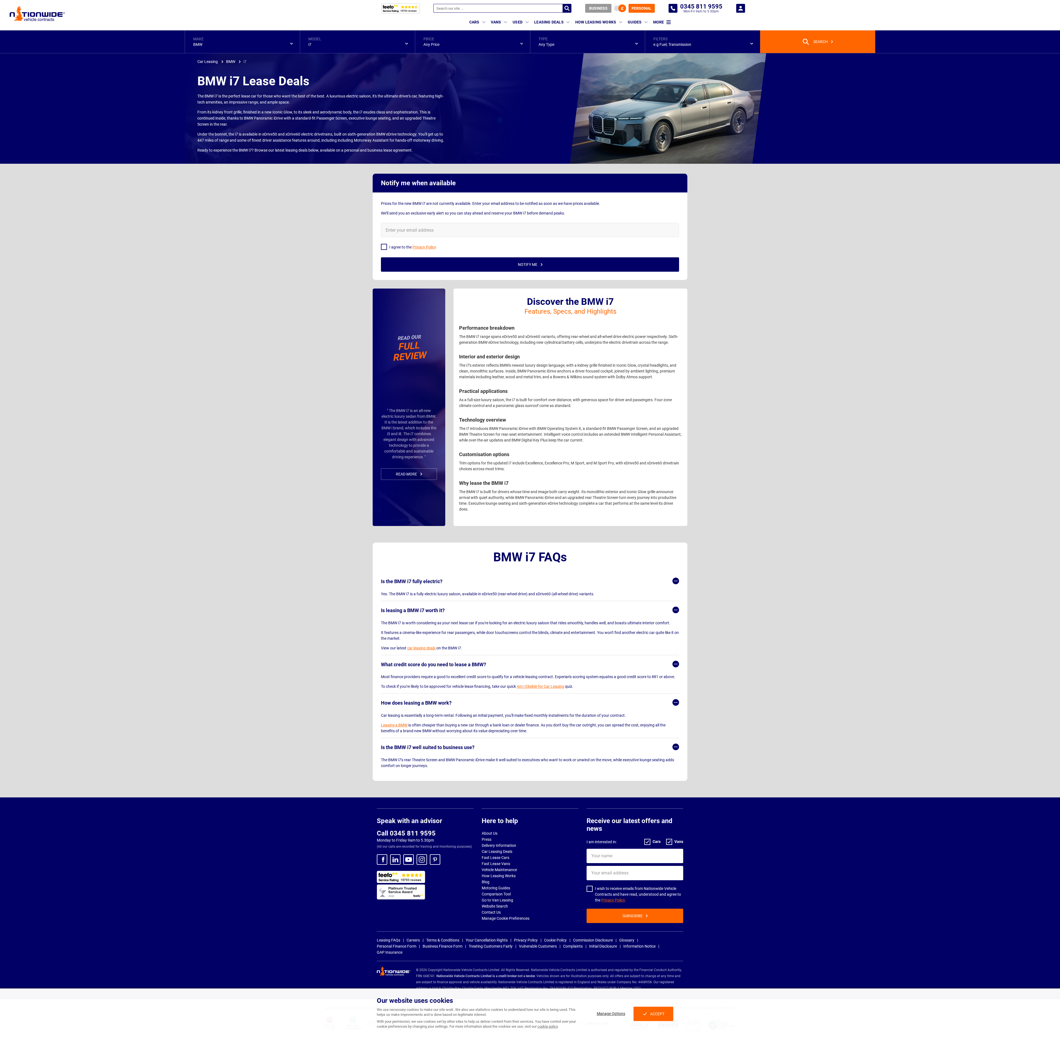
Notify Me (527, 264)
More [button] (658, 22)
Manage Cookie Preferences (505, 918)
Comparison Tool (496, 894)
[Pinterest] (435, 859)
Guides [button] (635, 22)
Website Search (495, 906)
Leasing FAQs (388, 940)
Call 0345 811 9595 (406, 833)
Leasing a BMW (394, 725)
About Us (489, 833)
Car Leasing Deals (497, 851)
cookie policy (547, 1026)
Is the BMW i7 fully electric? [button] (411, 581)
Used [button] (518, 22)
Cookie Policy (555, 940)
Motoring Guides (496, 888)
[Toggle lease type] (620, 8)
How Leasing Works (499, 876)
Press (486, 839)
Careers (413, 940)
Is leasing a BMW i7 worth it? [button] (413, 610)
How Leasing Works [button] (595, 22)
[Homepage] (37, 13)
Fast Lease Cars (495, 857)
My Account (740, 8)
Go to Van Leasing (497, 900)
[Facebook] (382, 859)
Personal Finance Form (396, 946)
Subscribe (632, 916)
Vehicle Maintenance (499, 870)
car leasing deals (421, 648)
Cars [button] (474, 22)
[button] (242, 41)
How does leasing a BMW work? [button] (416, 703)
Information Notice (639, 946)
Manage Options (611, 1013)
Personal (641, 8)
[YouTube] (408, 859)
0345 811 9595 (673, 8)
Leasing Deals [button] (549, 22)
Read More (406, 474)
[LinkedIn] (395, 859)
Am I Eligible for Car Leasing (540, 686)
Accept (657, 1014)
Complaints (573, 946)
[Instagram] (422, 859)
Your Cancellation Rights (487, 940)
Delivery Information (499, 845)
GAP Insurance (389, 952)
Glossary (626, 940)
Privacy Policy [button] (424, 247)
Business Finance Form (442, 946)
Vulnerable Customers (538, 946)
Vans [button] (496, 22)
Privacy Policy (613, 900)
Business (598, 8)
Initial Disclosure (603, 946)
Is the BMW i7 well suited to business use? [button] (428, 747)
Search (567, 8)
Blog (485, 882)
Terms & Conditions (442, 940)
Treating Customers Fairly (491, 946)
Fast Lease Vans (496, 863)
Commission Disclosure (593, 940)
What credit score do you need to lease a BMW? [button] (433, 664)
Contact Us (491, 912)
